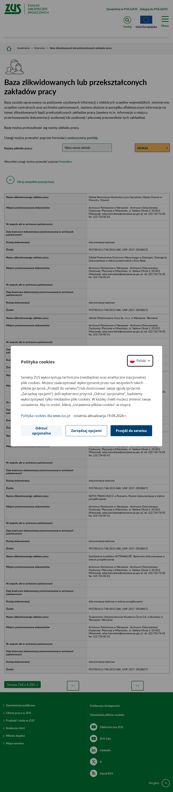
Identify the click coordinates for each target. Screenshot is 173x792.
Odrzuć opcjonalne (41, 431)
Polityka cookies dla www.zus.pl (45, 415)
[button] (140, 361)
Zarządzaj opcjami (86, 430)
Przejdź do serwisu (131, 430)
